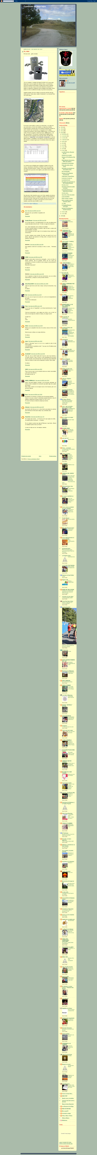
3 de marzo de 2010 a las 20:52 (35, 369)
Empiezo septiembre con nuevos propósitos (67, 603)
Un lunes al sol (65, 184)
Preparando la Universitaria (68, 163)
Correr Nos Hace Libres (67, 601)
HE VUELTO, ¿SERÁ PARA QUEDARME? (67, 943)
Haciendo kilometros (67, 1028)
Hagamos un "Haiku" (70, 370)
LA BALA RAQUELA (66, 740)
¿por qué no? (65, 438)
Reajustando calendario (70, 530)
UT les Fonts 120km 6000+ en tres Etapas (71, 687)
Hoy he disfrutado (65, 171)
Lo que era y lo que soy (67, 178)
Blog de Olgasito (66, 359)
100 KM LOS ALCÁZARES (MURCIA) (70, 430)
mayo (63, 146)
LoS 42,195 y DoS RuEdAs (68, 565)
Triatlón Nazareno (66, 871)
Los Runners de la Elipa (67, 1106)
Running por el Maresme (68, 670)
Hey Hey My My (71, 519)
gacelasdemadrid (66, 548)
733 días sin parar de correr (68, 726)
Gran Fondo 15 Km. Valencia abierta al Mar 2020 (71, 266)
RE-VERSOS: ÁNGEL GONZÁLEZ (71, 297)
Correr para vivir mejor (67, 730)
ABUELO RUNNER (66, 685)
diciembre (64, 134)
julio (63, 143)
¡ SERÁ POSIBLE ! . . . (67, 263)
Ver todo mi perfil (71, 82)
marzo (63, 150)
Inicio (40, 456)
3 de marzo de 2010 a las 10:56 (41, 283)
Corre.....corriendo (66, 448)
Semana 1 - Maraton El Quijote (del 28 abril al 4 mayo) (71, 743)
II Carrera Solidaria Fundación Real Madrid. (71, 383)
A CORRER (64, 463)
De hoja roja (65, 650)
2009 (62, 215)
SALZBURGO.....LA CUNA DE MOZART (71, 901)
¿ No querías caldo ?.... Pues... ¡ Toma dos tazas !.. (71, 816)
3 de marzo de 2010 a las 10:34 (37, 274)
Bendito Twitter (71, 419)
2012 (62, 129)
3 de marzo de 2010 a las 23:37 (37, 407)
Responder (27, 216)
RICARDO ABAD (66, 428)
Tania (26, 306)
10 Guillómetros (66, 1083)
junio (63, 145)
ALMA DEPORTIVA (66, 716)
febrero (63, 211)
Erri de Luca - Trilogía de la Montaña (71, 969)
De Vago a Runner (66, 399)
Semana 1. (70, 862)
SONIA (26, 257)
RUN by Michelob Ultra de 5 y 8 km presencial (71, 256)
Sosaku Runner (28, 220)
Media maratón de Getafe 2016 (71, 567)
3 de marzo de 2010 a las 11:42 (35, 306)
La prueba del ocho (66, 179)
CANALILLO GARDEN (67, 823)
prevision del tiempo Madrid (67, 1148)
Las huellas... (70, 221)
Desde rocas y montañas (68, 1098)
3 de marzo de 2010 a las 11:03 (34, 294)
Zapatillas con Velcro (67, 1008)
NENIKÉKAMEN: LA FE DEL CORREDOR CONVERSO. (67, 306)
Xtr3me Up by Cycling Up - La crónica (71, 276)
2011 (62, 130)
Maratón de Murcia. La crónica (70, 795)
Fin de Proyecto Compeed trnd (71, 1010)
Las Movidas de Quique (67, 929)
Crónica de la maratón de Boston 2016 (71, 510)
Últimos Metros (65, 1118)
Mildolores (64, 1120)
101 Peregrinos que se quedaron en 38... (67, 911)
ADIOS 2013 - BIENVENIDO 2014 (71, 825)
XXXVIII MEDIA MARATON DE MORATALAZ (71, 718)
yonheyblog (65, 339)
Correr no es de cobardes (68, 914)
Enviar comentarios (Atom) (34, 459)
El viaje (69, 651)
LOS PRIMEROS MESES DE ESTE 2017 (71, 410)
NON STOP (64, 1096)
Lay (26, 210)
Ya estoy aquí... (65, 193)
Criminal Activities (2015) (67, 597)
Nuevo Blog (64, 915)
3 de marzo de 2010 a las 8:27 (34, 210)
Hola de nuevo (71, 439)
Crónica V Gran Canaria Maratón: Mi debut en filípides (71, 786)
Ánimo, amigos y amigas (67, 198)
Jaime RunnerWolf (29, 283)
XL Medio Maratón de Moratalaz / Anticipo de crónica (70, 457)
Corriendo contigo (66, 1113)
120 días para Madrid (71, 1066)
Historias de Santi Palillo (68, 575)
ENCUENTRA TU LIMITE (67, 947)
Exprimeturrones (71, 556)
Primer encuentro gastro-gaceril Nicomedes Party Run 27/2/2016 (68, 551)
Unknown (27, 407)
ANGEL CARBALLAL (30, 380)
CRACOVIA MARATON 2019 (71, 341)
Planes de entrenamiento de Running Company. (68, 646)
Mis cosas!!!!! (65, 1111)
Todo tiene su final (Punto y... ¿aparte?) (71, 854)
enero (63, 213)
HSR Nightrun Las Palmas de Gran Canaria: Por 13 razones (71, 392)
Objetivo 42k (65, 579)
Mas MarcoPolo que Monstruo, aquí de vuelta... (71, 884)
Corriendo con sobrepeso (68, 861)
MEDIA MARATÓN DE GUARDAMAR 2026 (71, 234)
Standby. (70, 1055)
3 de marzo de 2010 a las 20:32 (38, 353)
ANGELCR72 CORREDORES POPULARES (65, 940)
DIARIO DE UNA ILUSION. (68, 589)
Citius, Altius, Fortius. (67, 1115)
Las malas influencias (67, 695)
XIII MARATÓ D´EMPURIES (71, 673)
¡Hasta (63, 576)
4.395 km (64, 1074)
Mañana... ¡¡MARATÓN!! (71, 581)
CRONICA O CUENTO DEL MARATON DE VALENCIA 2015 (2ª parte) (67, 592)
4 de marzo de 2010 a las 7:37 (37, 416)
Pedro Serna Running (67, 813)
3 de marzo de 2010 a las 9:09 (36, 244)
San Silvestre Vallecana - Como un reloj (71, 931)
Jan (68, 80)
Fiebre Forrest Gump (67, 1054)
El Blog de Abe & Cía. (67, 368)
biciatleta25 (27, 353)
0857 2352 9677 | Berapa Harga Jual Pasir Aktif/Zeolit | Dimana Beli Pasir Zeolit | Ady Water (68, 479)
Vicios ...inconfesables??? (71, 541)
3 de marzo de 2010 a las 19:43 (35, 341)
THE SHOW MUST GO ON (71, 697)
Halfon (26, 325)
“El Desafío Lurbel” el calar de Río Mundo (71, 753)
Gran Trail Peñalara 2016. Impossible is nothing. (71, 500)
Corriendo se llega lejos (35, 6)
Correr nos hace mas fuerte (71, 732)
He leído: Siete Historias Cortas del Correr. (71, 1086)
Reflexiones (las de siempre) (71, 775)
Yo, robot (64, 203)
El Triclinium (65, 833)
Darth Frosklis (65, 976)
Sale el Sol (70, 872)
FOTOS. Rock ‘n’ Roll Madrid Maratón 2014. (71, 764)
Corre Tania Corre (66, 220)
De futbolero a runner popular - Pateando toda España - (67, 987)
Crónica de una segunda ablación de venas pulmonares (71, 310)
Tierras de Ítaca (65, 1033)
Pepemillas (27, 416)
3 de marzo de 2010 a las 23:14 (42, 380)
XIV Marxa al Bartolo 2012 (70, 1020)
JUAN (26, 369)
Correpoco (64, 725)
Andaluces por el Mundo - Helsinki (71, 1076)
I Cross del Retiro (65, 196)
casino (60, 1142)
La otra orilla (65, 892)
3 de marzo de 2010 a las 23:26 (35, 394)
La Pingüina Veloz (66, 555)
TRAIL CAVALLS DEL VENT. (68, 841)
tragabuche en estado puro (68, 919)
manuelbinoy (65, 998)
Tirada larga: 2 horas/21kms (68, 176)
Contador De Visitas (67, 1142)
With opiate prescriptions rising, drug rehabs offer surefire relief (67, 401)
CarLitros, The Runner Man (68, 792)
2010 (62, 132)
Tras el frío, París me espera (68, 194)
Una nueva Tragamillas (70, 361)
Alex (26, 294)
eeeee (26, 341)
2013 (62, 127)
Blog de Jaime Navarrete (68, 1104)
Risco (26, 394)
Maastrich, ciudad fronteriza (71, 320)
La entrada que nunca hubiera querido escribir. (68, 450)
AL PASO (64, 294)
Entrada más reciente (26, 456)
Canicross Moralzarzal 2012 (70, 1047)
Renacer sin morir (66, 1064)
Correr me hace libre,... (67, 1093)
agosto (63, 141)
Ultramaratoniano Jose (67, 486)
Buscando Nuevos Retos (67, 681)
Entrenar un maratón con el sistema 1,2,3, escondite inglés (71, 288)
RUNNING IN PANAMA (67, 253)
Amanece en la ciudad (67, 155)
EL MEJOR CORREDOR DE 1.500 (71, 663)
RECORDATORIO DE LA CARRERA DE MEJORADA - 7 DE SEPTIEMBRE (71, 333)
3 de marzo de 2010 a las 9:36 (35, 257)
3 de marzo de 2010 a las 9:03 (39, 220)
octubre (64, 137)
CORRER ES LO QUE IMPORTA (71, 351)
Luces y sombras (66, 453)
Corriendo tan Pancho (67, 389)
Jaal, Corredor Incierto (67, 966)
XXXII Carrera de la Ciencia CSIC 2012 (71, 979)
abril (63, 148)
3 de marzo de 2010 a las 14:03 (36, 325)
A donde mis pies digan (67, 596)
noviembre (64, 136)
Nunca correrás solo (67, 349)
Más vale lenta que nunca (68, 527)
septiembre (64, 139)
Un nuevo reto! (65, 847)
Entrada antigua (52, 456)
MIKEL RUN (65, 957)
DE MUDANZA (71, 920)
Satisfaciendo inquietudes (68, 1018)
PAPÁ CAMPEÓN (66, 680)
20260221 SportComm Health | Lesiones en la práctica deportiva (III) (71, 246)
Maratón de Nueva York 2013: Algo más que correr (68, 835)
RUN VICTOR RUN (66, 1108)
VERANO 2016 (71, 464)
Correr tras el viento (66, 782)
